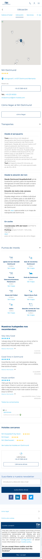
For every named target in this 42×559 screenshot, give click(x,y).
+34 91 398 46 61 (21, 88)
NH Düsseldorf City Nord (10, 434)
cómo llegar (21, 114)
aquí (12, 210)
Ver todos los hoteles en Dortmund (15, 445)
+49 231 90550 (10, 94)
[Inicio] (6, 3)
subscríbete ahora (21, 490)
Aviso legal (5, 511)
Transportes (7, 124)
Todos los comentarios (10, 402)
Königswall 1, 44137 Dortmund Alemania (19, 79)
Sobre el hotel (6, 15)
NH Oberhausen (7, 440)
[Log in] (35, 3)
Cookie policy (26, 542)
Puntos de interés (10, 248)
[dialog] (21, 540)
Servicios (30, 15)
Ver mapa (11, 268)
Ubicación (19, 15)
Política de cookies (7, 518)
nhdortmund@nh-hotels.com (13, 98)
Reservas (4, 84)
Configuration (26, 540)
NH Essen (5, 437)
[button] (2, 9)
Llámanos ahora (21, 464)
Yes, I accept (21, 555)
